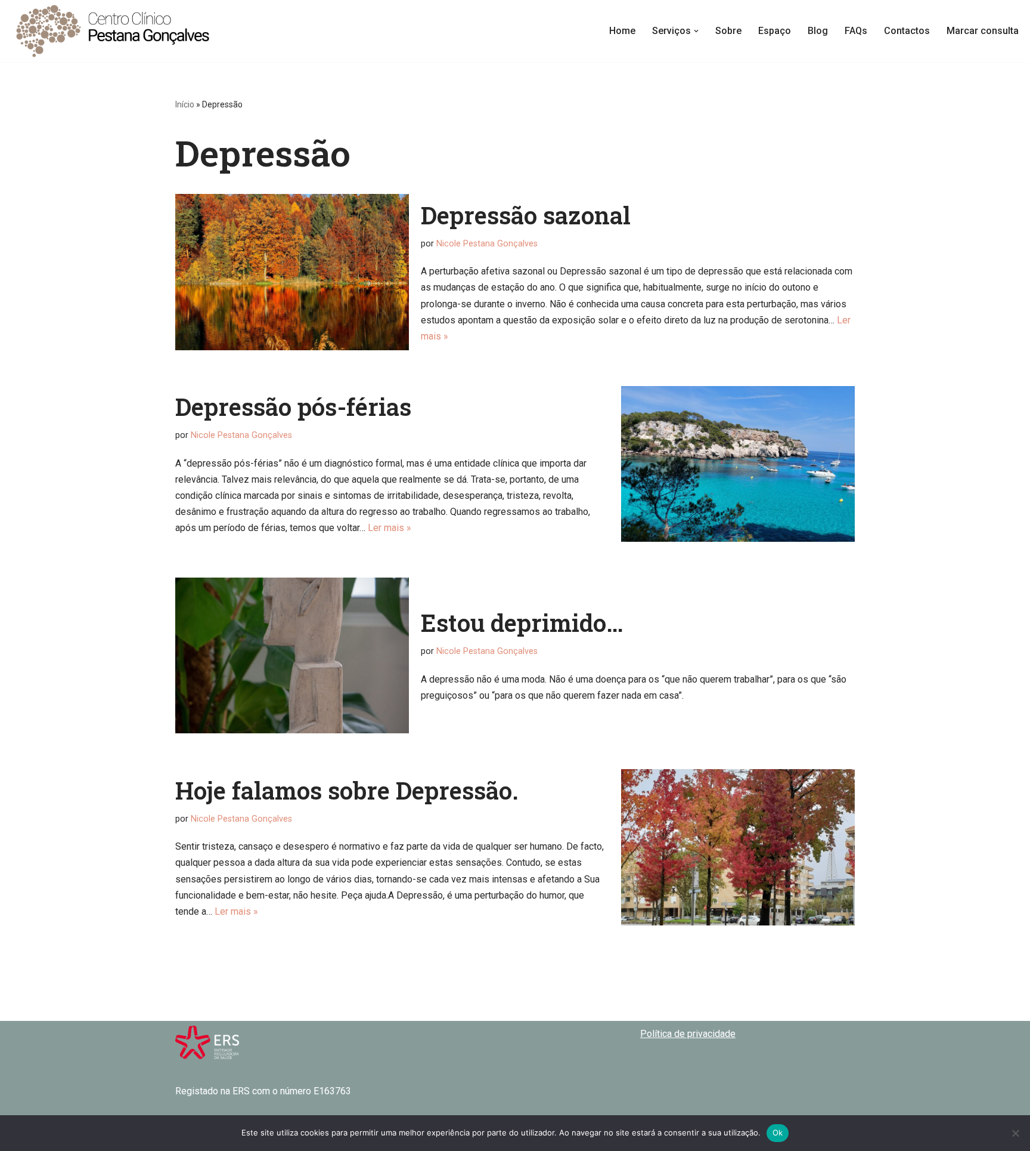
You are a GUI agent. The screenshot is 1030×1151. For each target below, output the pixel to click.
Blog (818, 30)
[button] (696, 31)
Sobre (728, 30)
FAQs (856, 30)
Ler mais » (389, 527)
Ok (777, 1132)
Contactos (907, 30)
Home (622, 30)
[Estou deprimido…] (292, 655)
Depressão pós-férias (293, 406)
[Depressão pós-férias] (738, 464)
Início (184, 104)
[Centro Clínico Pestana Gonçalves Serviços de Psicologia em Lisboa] (113, 31)
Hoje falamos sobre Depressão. (347, 790)
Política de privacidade (688, 1033)
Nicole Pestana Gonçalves (487, 244)
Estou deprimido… (522, 622)
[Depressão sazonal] (292, 272)
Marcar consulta (983, 30)
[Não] (1015, 1133)
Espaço (774, 30)
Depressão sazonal (526, 215)
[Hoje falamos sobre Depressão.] (738, 847)
